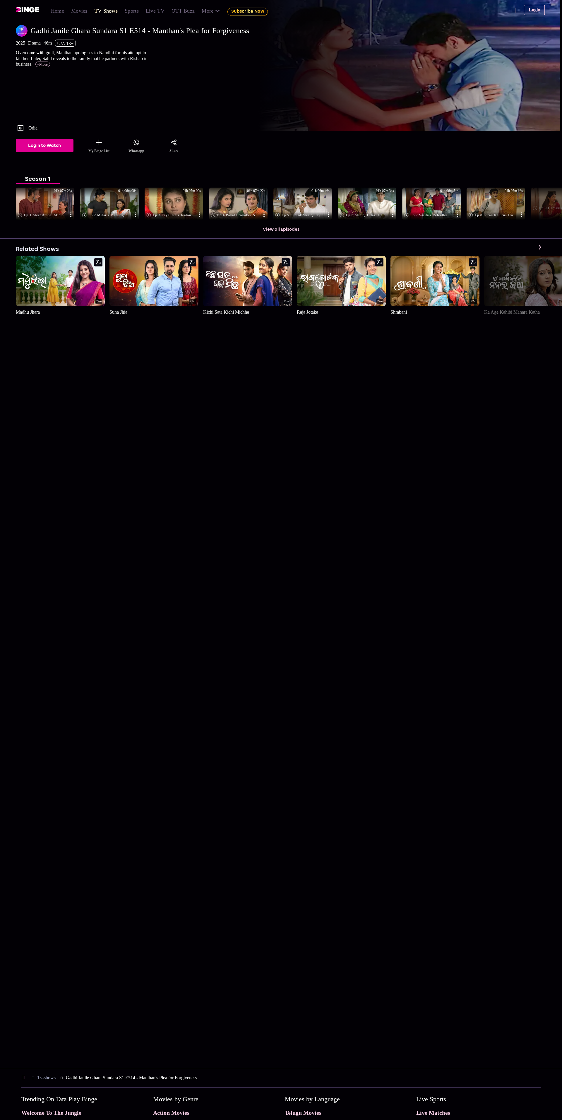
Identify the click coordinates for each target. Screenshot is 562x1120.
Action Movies (171, 1112)
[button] (48, 204)
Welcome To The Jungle (51, 1112)
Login (534, 9)
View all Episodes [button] (281, 229)
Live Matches (433, 1112)
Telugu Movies (303, 1112)
